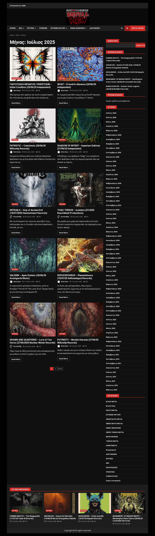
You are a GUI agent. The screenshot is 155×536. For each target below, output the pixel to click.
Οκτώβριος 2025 (112, 148)
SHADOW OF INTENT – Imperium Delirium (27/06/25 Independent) (80, 125)
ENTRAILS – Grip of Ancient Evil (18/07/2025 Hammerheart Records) (33, 190)
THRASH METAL (112, 441)
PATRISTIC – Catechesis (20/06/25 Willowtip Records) (33, 125)
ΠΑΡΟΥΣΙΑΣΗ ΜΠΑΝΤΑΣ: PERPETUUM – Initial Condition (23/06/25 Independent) (33, 64)
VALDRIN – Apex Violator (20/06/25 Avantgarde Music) (33, 255)
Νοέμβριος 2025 (112, 144)
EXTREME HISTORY (58, 28)
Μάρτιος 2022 (111, 337)
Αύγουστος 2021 (112, 368)
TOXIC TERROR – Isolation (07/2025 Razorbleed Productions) (80, 190)
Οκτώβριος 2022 (112, 306)
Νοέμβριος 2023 (112, 249)
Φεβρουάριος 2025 (113, 183)
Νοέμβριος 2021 (112, 355)
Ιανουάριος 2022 (112, 346)
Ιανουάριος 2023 (112, 293)
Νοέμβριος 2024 (112, 196)
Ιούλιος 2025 (111, 161)
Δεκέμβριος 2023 (113, 245)
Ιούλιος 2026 (111, 113)
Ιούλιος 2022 (111, 319)
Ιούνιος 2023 (111, 271)
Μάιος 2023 (110, 276)
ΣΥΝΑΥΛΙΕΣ (43, 28)
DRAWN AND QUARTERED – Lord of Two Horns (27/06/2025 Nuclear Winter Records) (33, 320)
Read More (16, 103)
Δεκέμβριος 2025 (113, 139)
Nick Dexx (17, 90)
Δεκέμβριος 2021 (113, 350)
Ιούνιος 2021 (111, 377)
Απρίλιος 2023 (112, 280)
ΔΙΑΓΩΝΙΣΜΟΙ (95, 28)
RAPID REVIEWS (112, 437)
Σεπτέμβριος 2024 (113, 205)
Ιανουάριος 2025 (112, 188)
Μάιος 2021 (110, 381)
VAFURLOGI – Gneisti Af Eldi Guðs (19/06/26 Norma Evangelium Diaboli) (60, 503)
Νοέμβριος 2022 (112, 302)
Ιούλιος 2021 (111, 372)
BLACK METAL (111, 401)
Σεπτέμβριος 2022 (113, 311)
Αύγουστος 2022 (112, 315)
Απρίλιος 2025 (112, 174)
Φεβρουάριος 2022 (113, 341)
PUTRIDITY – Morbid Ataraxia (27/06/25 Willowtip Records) (80, 320)
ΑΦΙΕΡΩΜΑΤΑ (111, 445)
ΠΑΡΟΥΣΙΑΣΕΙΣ (16, 78)
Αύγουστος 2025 (112, 157)
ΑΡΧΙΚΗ (13, 28)
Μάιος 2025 (110, 170)
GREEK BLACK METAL (114, 419)
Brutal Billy (17, 217)
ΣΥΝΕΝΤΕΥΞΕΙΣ (112, 476)
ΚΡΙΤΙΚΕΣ (30, 28)
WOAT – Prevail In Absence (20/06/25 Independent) (80, 64)
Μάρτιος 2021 (111, 390)
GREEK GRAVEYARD (77, 28)
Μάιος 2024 (110, 223)
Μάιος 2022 (110, 328)
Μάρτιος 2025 (111, 179)
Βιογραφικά (111, 450)
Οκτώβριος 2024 (112, 201)
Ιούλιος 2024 (111, 214)
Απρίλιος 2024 (112, 227)
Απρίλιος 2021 (112, 385)
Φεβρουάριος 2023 (113, 289)
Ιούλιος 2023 (111, 267)
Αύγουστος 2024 (112, 210)
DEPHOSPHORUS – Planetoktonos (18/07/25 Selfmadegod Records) (80, 255)
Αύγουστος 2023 (112, 262)
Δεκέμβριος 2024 (113, 192)
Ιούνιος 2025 (111, 166)
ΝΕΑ (20, 28)
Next (60, 369)
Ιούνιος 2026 (111, 117)
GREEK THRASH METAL (115, 432)
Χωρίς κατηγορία (113, 480)
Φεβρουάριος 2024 (113, 236)
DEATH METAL (111, 410)
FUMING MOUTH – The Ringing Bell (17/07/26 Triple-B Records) (26, 503)
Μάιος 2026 (110, 122)
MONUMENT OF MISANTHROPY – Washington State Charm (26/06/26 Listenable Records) (129, 503)
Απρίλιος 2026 (112, 126)
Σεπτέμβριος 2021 (113, 363)
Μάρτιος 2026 (111, 130)
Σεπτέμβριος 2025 (113, 152)
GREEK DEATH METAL (114, 423)
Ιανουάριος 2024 (112, 240)
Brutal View (110, 406)
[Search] (122, 28)
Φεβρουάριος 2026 (113, 135)
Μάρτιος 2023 (111, 284)
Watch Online (138, 28)
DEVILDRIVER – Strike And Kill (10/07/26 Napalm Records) (94, 503)
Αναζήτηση (112, 41)
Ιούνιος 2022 (111, 324)
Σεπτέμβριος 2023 (113, 258)
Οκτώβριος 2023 (112, 254)
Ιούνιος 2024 (111, 218)
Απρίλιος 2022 (112, 333)
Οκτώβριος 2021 (112, 359)
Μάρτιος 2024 (111, 232)
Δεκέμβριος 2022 (113, 297)
